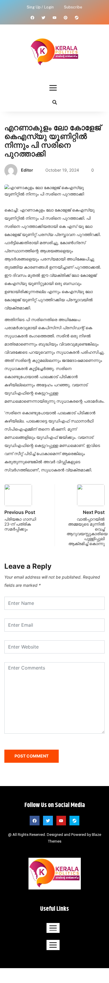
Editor (27, 170)
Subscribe (73, 7)
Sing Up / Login (40, 7)
